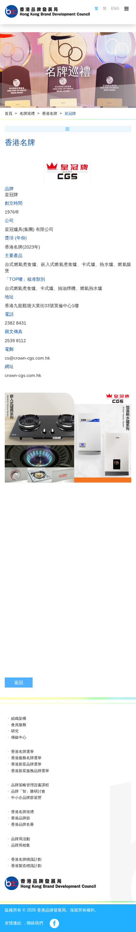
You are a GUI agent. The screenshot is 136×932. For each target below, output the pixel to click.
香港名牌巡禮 (22, 812)
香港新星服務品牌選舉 (30, 771)
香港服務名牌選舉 (26, 758)
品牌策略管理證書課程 (30, 785)
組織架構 (18, 718)
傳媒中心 (18, 737)
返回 (18, 682)
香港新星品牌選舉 (26, 764)
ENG (115, 8)
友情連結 (13, 923)
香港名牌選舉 (22, 751)
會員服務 (18, 725)
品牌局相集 (20, 845)
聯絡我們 (35, 923)
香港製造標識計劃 (26, 866)
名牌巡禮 (27, 113)
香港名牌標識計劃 (26, 859)
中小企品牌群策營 (26, 797)
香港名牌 (49, 113)
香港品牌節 (20, 818)
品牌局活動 (20, 839)
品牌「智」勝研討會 (28, 791)
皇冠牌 (70, 113)
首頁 (8, 113)
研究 (15, 731)
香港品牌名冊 (22, 824)
